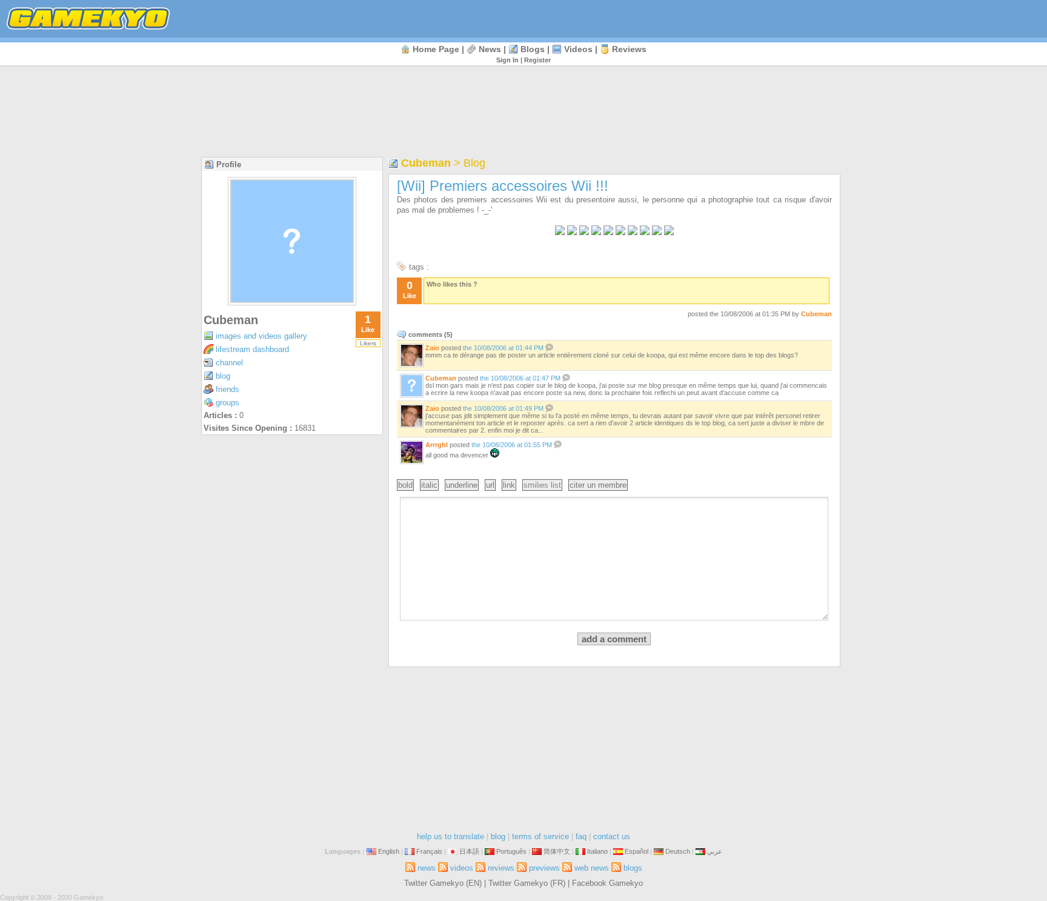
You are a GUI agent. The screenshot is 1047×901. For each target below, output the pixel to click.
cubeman (231, 320)
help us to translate (450, 836)
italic (429, 485)
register (537, 60)
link (509, 485)
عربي (714, 851)
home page (436, 49)
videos (578, 49)
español (636, 851)
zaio (432, 347)
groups (227, 402)
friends (227, 389)
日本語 (469, 851)
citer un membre (598, 485)
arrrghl (436, 444)
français (429, 851)
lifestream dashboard (252, 349)
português (511, 851)
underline (461, 485)
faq (581, 836)
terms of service (540, 836)
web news (591, 868)
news (490, 49)
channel (229, 362)
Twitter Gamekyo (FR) (526, 883)
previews (544, 868)
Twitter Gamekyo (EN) (443, 883)
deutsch (677, 851)
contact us (611, 836)
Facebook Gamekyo (607, 883)
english (388, 851)
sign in (507, 60)
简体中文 (556, 851)
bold (405, 485)
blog (223, 376)
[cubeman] (292, 302)
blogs (532, 49)
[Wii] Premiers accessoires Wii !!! (502, 186)
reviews (629, 49)
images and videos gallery (261, 336)
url (490, 485)
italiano (597, 851)
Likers (368, 343)
